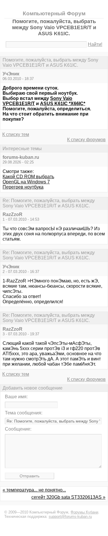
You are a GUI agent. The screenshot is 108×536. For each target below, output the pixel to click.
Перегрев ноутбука (23, 187)
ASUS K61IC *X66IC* (62, 103)
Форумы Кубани (84, 512)
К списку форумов (86, 139)
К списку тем (15, 134)
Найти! (95, 44)
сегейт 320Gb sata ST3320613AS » (68, 497)
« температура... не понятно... (34, 489)
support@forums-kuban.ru (70, 516)
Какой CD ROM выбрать (28, 176)
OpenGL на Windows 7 (26, 181)
